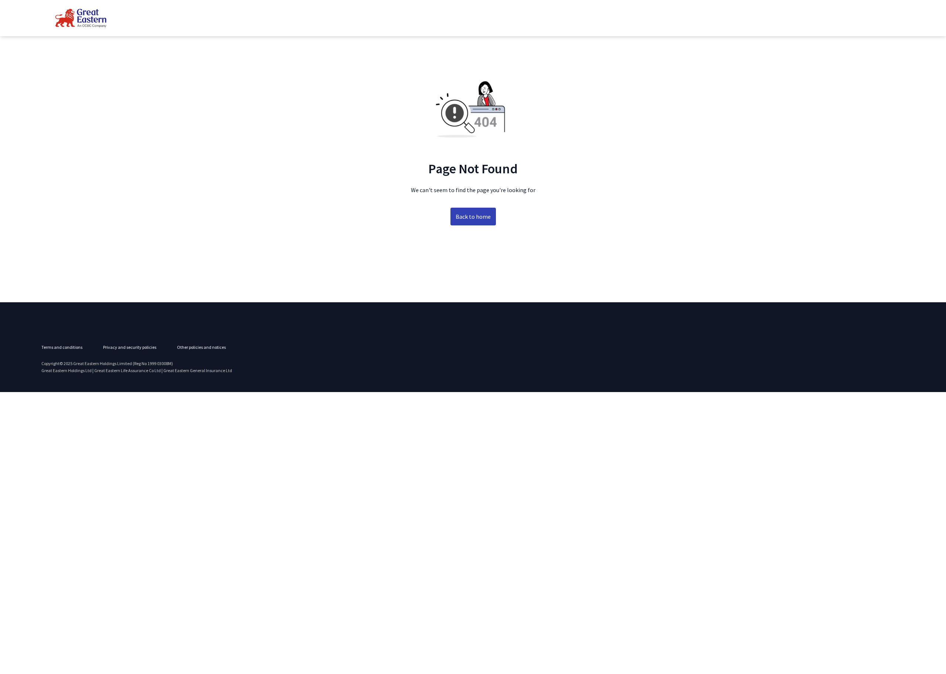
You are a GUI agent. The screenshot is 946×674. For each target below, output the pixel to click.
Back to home (473, 216)
